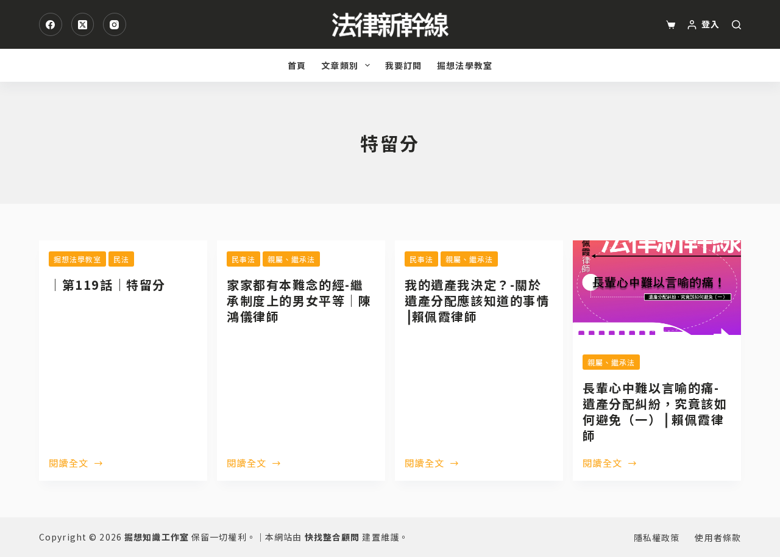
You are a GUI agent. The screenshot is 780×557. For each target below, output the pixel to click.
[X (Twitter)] (82, 24)
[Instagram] (114, 24)
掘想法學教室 (464, 65)
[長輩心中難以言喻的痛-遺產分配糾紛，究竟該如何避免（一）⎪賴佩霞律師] (657, 287)
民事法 (243, 259)
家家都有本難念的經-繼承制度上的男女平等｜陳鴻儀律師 (299, 300)
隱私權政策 (657, 537)
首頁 (297, 65)
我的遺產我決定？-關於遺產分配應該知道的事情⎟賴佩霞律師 (477, 300)
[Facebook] (50, 24)
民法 (121, 259)
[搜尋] (736, 24)
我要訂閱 (403, 65)
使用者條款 (718, 537)
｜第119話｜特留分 (107, 284)
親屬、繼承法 (291, 259)
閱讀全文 (68, 463)
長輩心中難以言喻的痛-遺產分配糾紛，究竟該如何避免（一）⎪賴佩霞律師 (655, 411)
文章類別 (339, 65)
